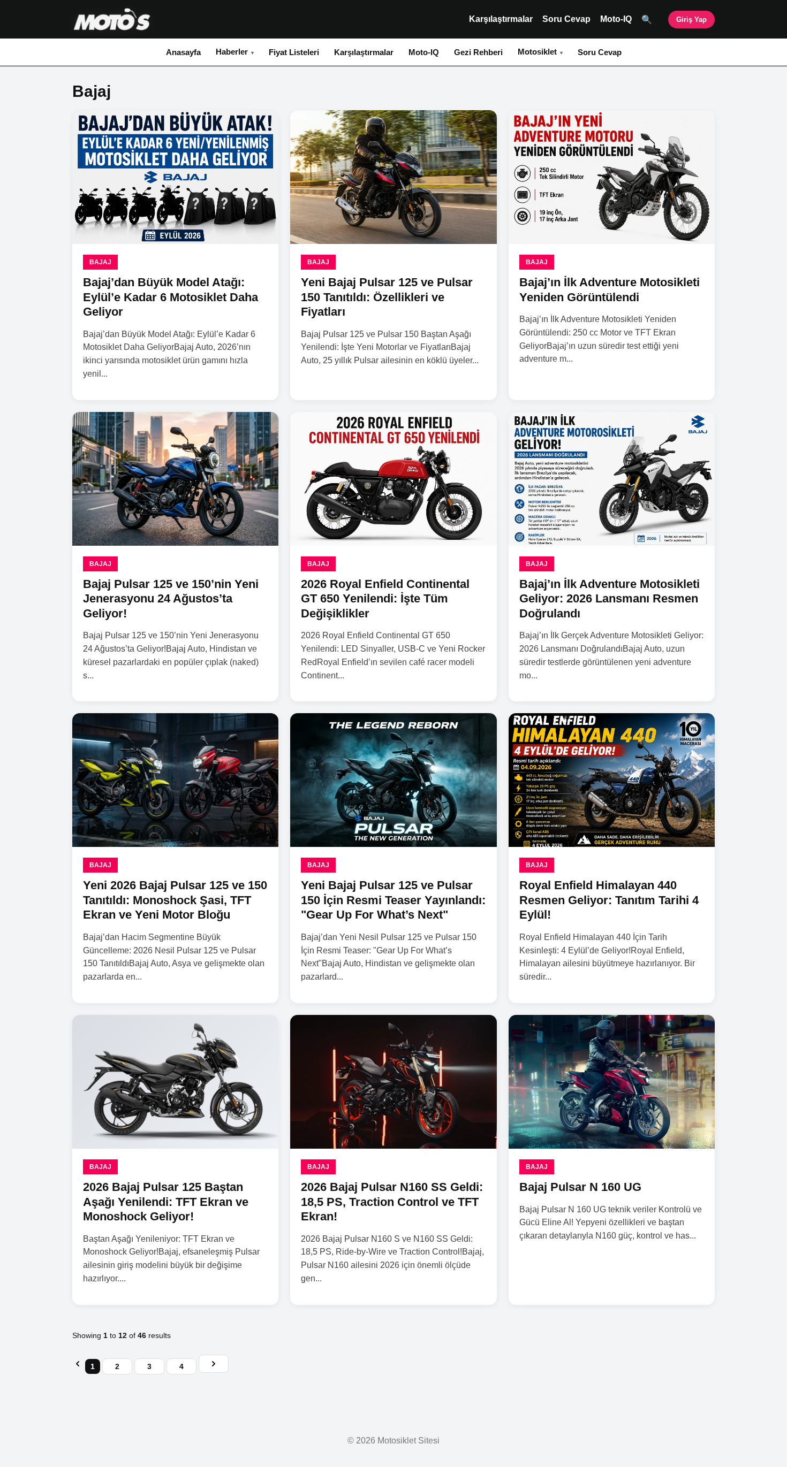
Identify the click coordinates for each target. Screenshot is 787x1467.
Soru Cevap (566, 19)
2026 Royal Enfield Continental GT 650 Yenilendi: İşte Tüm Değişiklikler (385, 598)
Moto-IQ (616, 19)
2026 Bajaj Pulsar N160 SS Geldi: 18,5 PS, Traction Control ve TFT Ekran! (392, 1201)
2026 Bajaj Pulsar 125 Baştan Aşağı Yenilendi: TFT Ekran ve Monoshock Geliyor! (165, 1201)
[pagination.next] (214, 1364)
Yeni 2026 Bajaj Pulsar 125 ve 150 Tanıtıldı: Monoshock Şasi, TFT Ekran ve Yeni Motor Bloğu (175, 899)
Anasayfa (183, 52)
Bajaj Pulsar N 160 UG (580, 1187)
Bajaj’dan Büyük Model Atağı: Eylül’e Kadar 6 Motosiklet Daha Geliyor (170, 297)
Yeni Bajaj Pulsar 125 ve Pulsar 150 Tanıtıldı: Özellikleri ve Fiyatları (387, 297)
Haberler (232, 51)
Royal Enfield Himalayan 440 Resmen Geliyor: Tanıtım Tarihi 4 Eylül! (609, 899)
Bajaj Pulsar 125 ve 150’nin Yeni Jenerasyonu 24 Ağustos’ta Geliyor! (171, 598)
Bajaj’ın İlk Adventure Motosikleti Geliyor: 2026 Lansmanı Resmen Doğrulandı (609, 598)
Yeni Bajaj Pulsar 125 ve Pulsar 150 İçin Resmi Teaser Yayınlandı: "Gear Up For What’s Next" (393, 899)
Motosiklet (537, 51)
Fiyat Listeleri (294, 52)
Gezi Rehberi (478, 52)
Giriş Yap (691, 20)
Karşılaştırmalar (501, 19)
